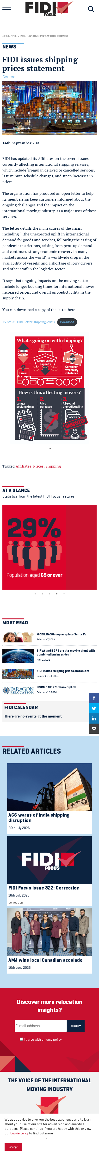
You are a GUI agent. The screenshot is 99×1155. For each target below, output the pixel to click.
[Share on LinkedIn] (94, 718)
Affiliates (23, 466)
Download (67, 322)
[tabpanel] (49, 388)
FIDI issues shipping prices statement (63, 671)
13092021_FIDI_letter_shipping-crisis (28, 322)
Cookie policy (19, 1133)
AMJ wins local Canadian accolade (45, 960)
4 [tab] (56, 593)
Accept (13, 1147)
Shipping (53, 466)
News (13, 35)
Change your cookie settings (25, 1138)
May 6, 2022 (43, 659)
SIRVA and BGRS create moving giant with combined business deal (66, 652)
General (22, 35)
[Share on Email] (94, 729)
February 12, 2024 (47, 692)
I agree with (43, 1040)
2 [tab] (42, 593)
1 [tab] (50, 448)
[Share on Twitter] (94, 708)
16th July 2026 (19, 895)
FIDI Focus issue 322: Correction (44, 888)
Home (5, 35)
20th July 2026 (19, 828)
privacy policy (52, 1040)
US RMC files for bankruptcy (56, 687)
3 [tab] (49, 593)
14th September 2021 (21, 143)
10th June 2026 (19, 967)
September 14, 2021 (47, 676)
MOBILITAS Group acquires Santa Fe (62, 634)
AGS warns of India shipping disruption (39, 817)
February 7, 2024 (46, 639)
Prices (38, 466)
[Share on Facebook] (94, 698)
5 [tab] (64, 593)
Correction (15, 902)
